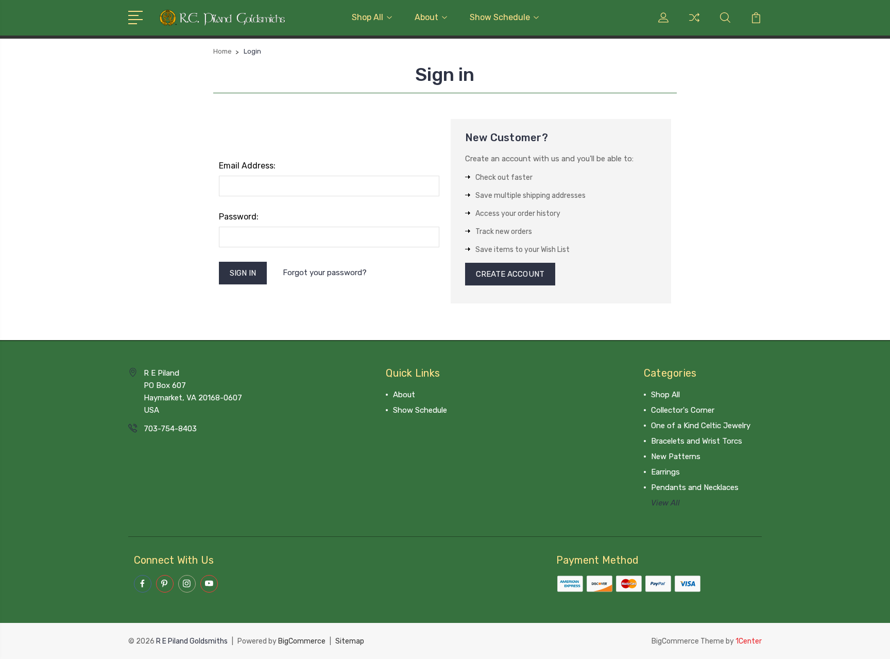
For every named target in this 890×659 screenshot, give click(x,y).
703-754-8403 (170, 428)
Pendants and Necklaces (695, 487)
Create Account (510, 274)
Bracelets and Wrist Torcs (696, 441)
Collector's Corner (682, 410)
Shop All (367, 17)
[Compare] (694, 24)
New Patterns (675, 456)
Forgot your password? (325, 272)
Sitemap (349, 641)
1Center (748, 641)
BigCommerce (302, 641)
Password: (239, 217)
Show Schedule (500, 17)
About (426, 17)
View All (665, 503)
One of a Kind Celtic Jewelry (700, 425)
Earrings (665, 472)
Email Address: (247, 166)
